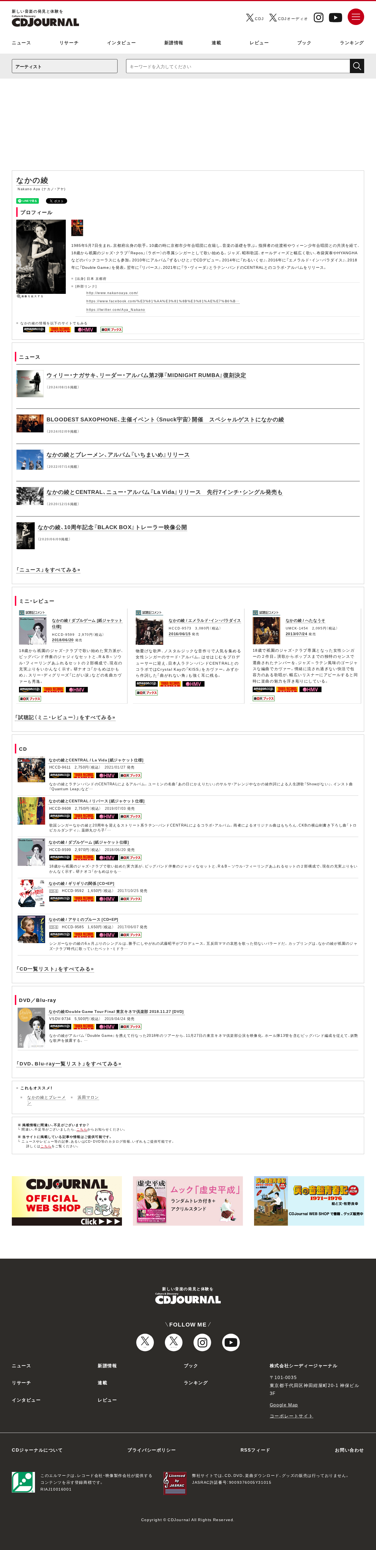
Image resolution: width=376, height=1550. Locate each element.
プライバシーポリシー (151, 1449)
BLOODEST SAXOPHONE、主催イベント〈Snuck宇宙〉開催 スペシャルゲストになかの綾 (165, 419)
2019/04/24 (115, 1018)
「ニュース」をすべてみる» (48, 569)
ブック (304, 42)
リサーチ (69, 42)
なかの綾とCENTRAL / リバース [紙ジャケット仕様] (97, 800)
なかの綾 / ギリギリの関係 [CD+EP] (81, 883)
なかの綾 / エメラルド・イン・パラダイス (205, 620)
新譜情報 (174, 42)
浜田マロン (88, 1097)
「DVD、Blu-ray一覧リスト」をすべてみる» (69, 1063)
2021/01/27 (115, 767)
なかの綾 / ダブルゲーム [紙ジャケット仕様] (89, 842)
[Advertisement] (188, 127)
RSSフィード (256, 1449)
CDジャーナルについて (37, 1449)
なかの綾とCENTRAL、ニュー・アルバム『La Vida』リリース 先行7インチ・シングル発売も (165, 492)
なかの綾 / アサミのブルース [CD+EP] (83, 919)
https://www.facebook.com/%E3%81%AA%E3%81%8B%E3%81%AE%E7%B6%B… (163, 301)
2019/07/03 (115, 808)
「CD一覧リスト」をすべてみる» (55, 968)
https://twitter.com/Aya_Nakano (115, 309)
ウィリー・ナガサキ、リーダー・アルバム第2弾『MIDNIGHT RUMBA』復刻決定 (146, 375)
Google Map (284, 1404)
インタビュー (121, 42)
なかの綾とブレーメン (46, 1099)
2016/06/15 (179, 633)
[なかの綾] (78, 222)
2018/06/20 (63, 639)
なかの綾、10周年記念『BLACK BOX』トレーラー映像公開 (112, 527)
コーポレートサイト (291, 1415)
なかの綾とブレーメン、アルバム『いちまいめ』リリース (118, 454)
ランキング (352, 42)
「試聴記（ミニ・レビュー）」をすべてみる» (65, 717)
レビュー (259, 42)
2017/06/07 (128, 926)
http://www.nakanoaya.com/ (112, 292)
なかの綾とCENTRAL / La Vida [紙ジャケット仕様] (96, 759)
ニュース (21, 42)
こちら (82, 1129)
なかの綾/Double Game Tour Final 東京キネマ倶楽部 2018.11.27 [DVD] (116, 1011)
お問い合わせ (349, 1449)
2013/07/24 (296, 633)
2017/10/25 (128, 890)
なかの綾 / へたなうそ (305, 620)
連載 (216, 42)
